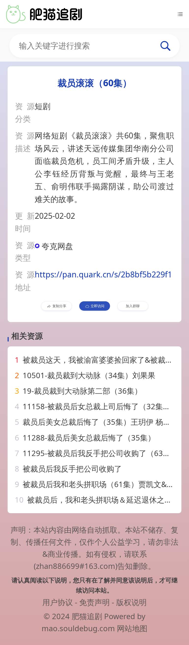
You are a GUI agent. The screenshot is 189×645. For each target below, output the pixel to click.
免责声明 (94, 602)
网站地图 (132, 628)
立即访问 (97, 306)
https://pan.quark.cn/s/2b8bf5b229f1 (103, 274)
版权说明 (131, 602)
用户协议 (57, 602)
